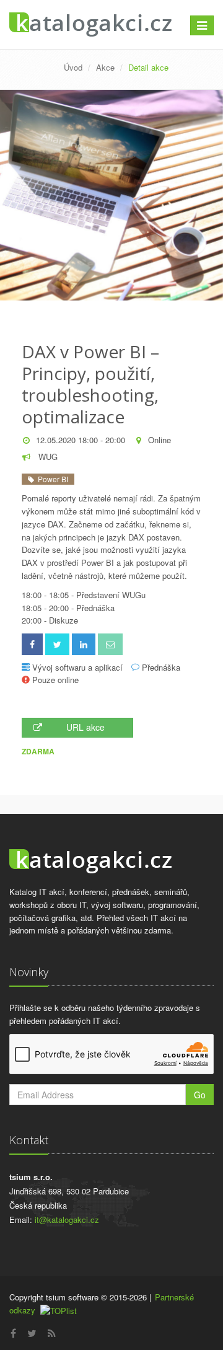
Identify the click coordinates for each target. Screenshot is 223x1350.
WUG (47, 456)
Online (159, 440)
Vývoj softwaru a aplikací (77, 667)
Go (200, 1094)
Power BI (51, 479)
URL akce (85, 727)
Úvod (73, 67)
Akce (105, 67)
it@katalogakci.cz (67, 1219)
